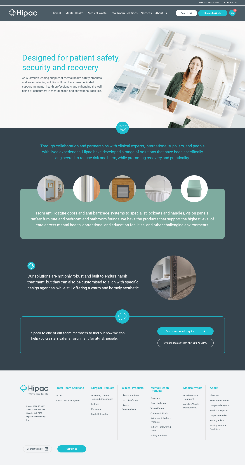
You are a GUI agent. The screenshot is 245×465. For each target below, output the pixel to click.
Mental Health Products (160, 389)
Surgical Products (102, 388)
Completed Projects (220, 405)
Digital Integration (100, 414)
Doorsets (155, 398)
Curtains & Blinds (159, 413)
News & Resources (209, 2)
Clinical (56, 13)
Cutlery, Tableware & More (160, 429)
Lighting (95, 404)
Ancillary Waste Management (191, 406)
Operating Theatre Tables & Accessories (102, 397)
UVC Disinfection (130, 400)
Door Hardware (158, 403)
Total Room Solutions (124, 13)
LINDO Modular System (68, 400)
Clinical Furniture (130, 395)
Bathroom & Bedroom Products (161, 420)
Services (146, 13)
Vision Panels (157, 408)
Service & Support (219, 410)
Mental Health (74, 13)
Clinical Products (132, 388)
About (59, 395)
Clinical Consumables (129, 407)
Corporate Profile (218, 415)
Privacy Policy (217, 420)
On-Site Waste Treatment (190, 397)
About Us (161, 13)
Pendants (96, 409)
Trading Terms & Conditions (218, 427)
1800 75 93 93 (39, 406)
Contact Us (230, 2)
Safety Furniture (158, 435)
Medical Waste (97, 13)
